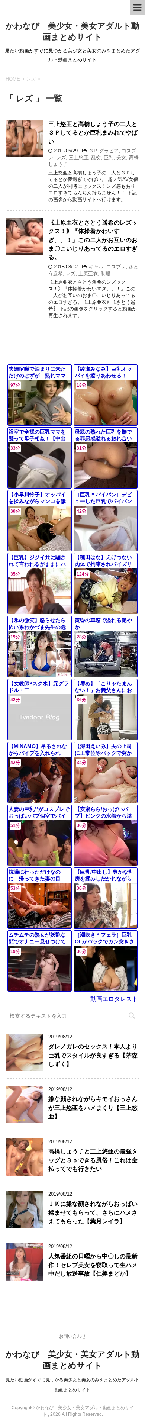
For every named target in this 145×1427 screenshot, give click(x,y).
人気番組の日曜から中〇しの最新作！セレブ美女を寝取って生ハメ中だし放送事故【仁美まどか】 (93, 1265)
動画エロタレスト (114, 999)
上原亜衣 (88, 273)
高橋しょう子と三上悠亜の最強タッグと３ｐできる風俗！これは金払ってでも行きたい (93, 1160)
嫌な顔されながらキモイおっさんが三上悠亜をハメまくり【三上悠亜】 (93, 1108)
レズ (61, 157)
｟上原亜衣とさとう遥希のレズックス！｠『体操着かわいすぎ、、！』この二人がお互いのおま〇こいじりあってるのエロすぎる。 (93, 240)
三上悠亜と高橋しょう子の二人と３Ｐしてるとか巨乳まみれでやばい (93, 133)
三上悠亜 (78, 157)
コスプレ (116, 267)
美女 (121, 157)
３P (92, 151)
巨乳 (108, 157)
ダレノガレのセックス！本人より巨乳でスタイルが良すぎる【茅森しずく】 (93, 1055)
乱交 (96, 157)
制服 (105, 273)
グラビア (109, 151)
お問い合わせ (72, 1336)
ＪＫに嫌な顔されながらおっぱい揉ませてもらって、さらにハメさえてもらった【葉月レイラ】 (93, 1212)
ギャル (96, 267)
